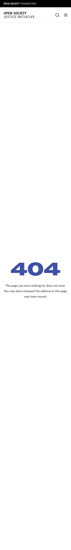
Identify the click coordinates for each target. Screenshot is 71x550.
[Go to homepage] (19, 15)
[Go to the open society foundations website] (20, 3)
